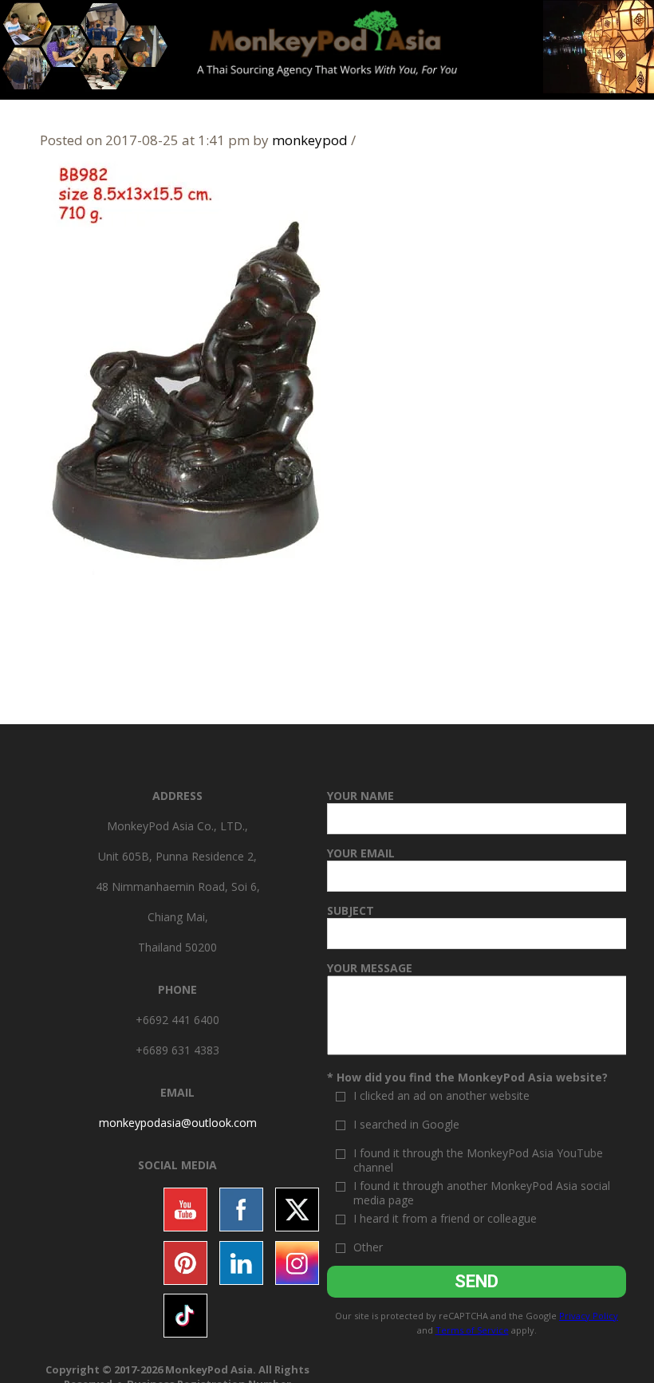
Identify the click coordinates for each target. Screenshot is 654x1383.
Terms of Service (472, 1330)
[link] (178, 1122)
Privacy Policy (588, 1316)
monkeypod (310, 140)
